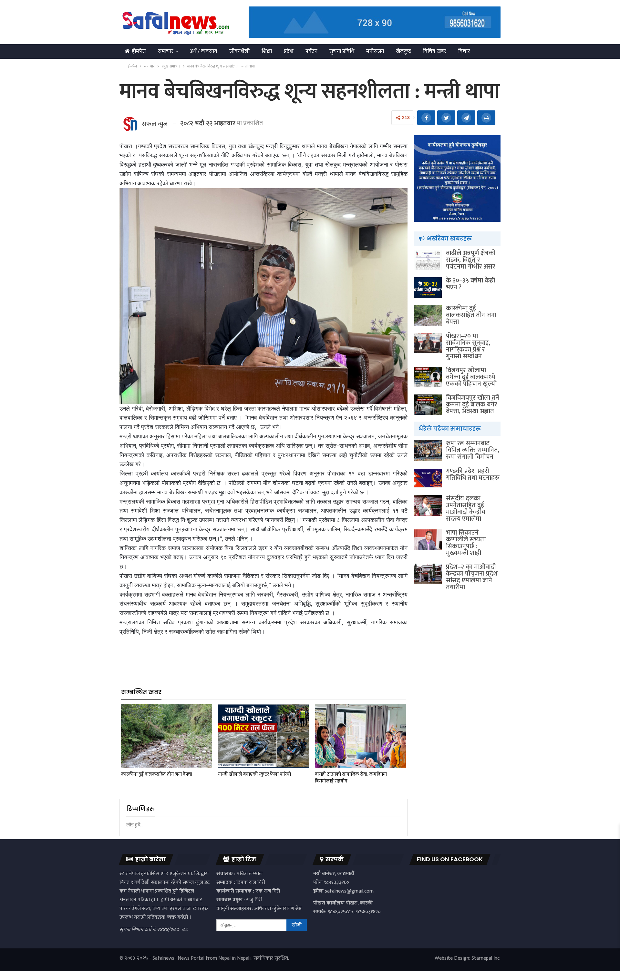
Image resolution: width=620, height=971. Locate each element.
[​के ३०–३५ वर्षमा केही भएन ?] (428, 287)
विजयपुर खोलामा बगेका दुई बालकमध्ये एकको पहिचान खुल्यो (471, 377)
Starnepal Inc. (486, 958)
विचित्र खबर (434, 51)
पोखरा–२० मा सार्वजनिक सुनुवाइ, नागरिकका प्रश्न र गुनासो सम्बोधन (468, 346)
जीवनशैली (239, 51)
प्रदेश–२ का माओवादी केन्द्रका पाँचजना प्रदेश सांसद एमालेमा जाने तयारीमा (472, 577)
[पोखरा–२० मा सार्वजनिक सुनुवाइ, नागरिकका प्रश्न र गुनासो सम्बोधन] (428, 343)
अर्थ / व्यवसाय (203, 51)
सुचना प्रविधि (341, 51)
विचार (464, 51)
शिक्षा (267, 51)
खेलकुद (403, 51)
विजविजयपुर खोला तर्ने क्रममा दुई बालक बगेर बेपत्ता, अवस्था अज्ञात (472, 404)
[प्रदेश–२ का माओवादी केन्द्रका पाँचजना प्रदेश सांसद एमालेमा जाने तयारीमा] (428, 574)
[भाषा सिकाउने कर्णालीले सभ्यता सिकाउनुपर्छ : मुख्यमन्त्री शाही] (428, 539)
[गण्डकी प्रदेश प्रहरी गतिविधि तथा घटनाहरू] (428, 478)
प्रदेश (289, 51)
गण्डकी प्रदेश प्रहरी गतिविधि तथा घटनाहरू (473, 474)
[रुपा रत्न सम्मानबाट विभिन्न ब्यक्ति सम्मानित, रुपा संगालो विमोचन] (428, 450)
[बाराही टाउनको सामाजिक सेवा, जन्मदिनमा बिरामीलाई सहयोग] (360, 736)
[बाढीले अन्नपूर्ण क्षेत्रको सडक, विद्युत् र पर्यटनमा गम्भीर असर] (428, 260)
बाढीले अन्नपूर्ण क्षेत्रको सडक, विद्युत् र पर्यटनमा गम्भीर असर (470, 260)
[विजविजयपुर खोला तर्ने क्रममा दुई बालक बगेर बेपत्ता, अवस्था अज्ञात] (428, 404)
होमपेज (139, 51)
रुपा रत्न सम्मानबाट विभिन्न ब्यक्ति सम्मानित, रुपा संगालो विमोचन (473, 450)
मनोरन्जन (375, 51)
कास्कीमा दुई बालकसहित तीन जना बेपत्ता (471, 315)
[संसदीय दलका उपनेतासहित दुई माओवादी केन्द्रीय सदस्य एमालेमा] (428, 505)
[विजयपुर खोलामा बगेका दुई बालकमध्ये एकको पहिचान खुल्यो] (428, 377)
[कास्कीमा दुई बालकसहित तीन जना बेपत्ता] (166, 736)
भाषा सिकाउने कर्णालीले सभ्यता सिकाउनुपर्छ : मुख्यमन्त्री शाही (466, 542)
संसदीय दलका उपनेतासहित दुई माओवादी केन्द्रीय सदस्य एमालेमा (465, 508)
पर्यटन (311, 51)
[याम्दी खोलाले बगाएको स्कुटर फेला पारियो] (263, 736)
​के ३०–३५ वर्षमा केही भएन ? (470, 284)
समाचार (165, 51)
